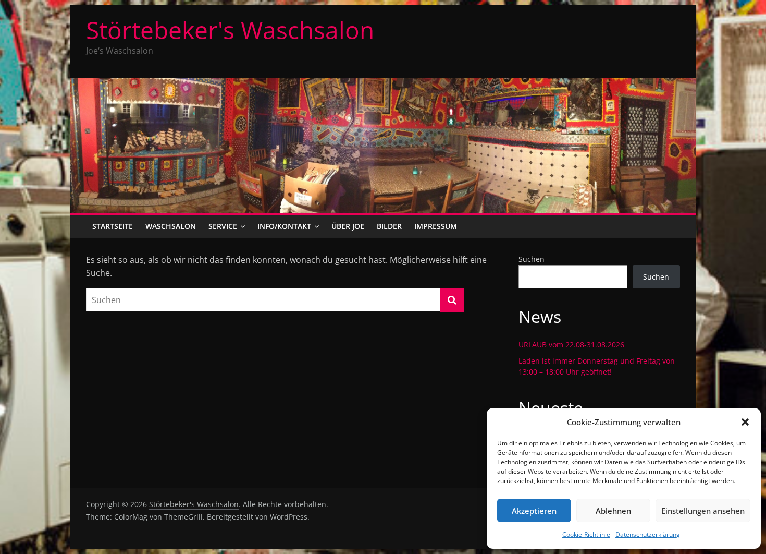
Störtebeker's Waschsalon (230, 30)
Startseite (112, 226)
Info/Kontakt (284, 226)
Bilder (389, 226)
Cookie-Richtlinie (586, 534)
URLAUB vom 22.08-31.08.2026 (571, 345)
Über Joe (347, 226)
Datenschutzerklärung (647, 534)
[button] (745, 422)
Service (222, 226)
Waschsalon (170, 226)
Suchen (531, 259)
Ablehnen (613, 510)
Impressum (435, 226)
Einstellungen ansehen (703, 510)
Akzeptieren (534, 510)
